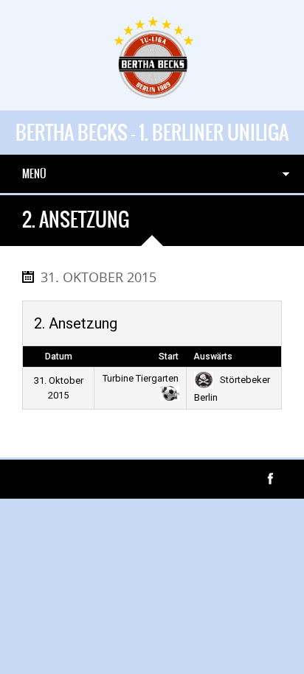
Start (169, 356)
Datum (58, 356)
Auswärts (212, 356)
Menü (34, 174)
